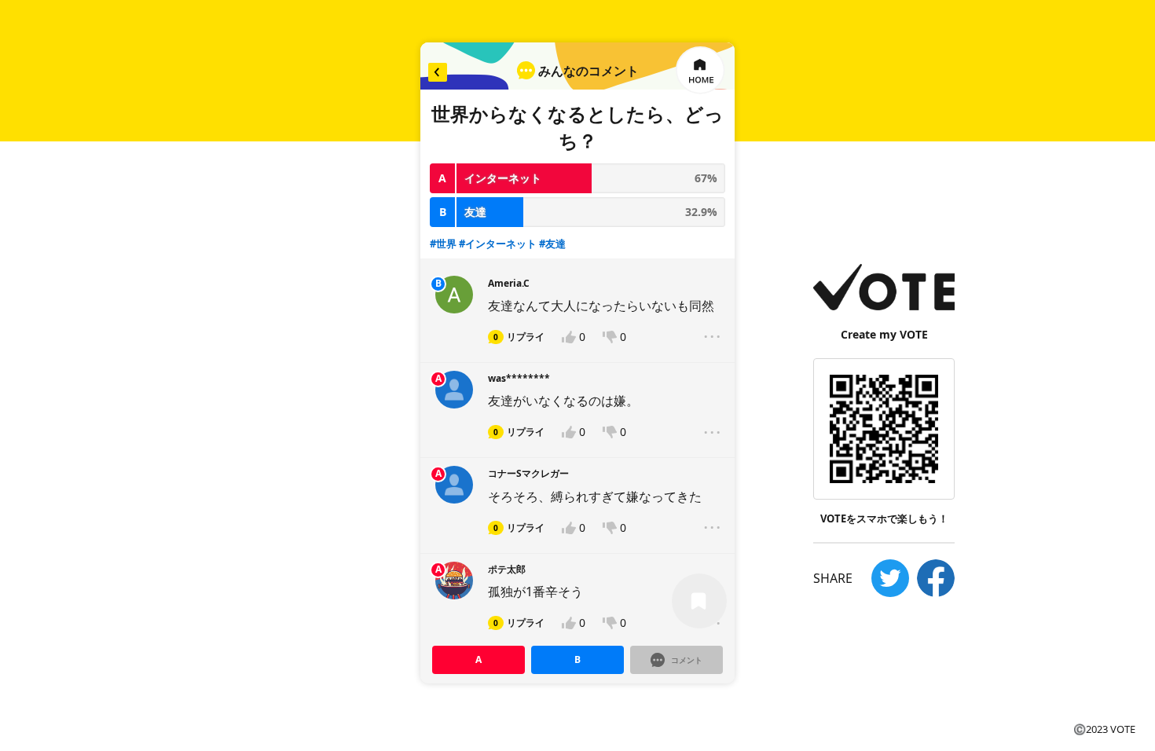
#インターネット (498, 243)
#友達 (552, 243)
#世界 (443, 243)
